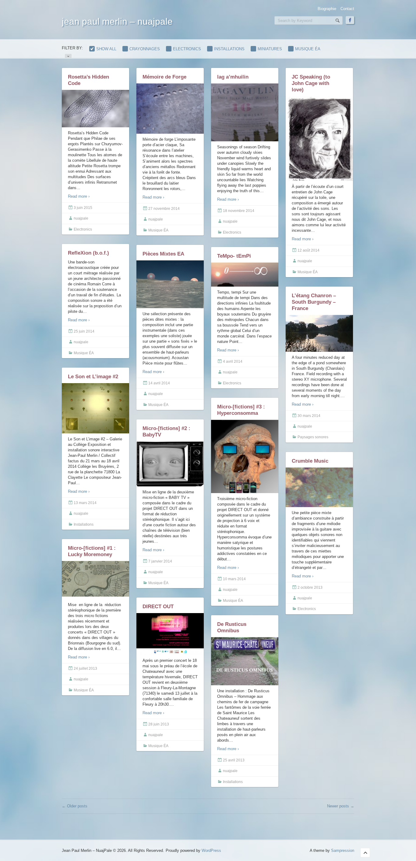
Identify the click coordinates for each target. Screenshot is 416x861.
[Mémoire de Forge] (170, 108)
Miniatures (270, 49)
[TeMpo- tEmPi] (244, 275)
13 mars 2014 (85, 503)
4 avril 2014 (232, 361)
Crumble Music (310, 461)
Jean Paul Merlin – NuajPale (117, 21)
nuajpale (81, 218)
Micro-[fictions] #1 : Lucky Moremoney (92, 551)
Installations (229, 49)
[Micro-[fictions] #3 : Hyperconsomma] (244, 456)
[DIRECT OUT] (170, 634)
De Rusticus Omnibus (231, 627)
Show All (106, 49)
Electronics (187, 49)
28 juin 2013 (158, 724)
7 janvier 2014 (160, 561)
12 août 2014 (308, 250)
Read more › (79, 196)
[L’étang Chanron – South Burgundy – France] (319, 333)
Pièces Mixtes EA (163, 254)
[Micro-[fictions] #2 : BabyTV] (170, 464)
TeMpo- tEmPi (234, 256)
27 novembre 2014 (164, 208)
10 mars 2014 (234, 579)
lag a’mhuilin (233, 77)
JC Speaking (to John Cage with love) (311, 83)
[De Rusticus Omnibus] (244, 662)
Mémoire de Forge (164, 77)
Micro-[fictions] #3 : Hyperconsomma (241, 410)
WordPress (211, 850)
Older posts (74, 806)
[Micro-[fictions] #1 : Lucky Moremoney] (95, 580)
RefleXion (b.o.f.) (88, 253)
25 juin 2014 (84, 331)
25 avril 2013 (234, 760)
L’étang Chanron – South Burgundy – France (314, 302)
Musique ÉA (307, 49)
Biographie (327, 8)
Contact (347, 8)
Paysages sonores (313, 437)
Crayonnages (144, 49)
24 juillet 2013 (85, 668)
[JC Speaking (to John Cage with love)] (319, 138)
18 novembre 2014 (238, 211)
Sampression (342, 850)
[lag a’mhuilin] (244, 112)
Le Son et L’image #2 (93, 376)
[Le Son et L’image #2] (95, 408)
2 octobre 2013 (310, 587)
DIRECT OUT (158, 606)
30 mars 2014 (309, 416)
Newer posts (340, 806)
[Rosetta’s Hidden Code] (95, 109)
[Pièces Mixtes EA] (170, 284)
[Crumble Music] (319, 487)
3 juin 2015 (83, 208)
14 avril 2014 (159, 383)
